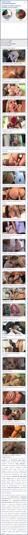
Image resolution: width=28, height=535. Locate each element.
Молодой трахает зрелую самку (12, 63)
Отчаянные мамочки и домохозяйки (14, 405)
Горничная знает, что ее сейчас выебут (12, 336)
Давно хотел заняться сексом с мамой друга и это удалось (12, 80)
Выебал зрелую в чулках (10, 439)
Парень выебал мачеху (10, 253)
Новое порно (6, 2)
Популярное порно (8, 3)
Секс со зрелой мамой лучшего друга (12, 202)
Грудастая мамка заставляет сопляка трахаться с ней (12, 318)
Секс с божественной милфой (12, 97)
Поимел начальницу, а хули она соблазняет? (12, 236)
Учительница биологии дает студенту (11, 354)
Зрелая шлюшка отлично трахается (14, 185)
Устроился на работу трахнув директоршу (12, 456)
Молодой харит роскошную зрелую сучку (13, 388)
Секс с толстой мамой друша (12, 219)
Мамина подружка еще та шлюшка (13, 285)
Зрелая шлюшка (8, 301)
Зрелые (9, 45)
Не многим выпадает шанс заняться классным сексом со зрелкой (12, 149)
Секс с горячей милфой (10, 113)
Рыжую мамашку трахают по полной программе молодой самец (13, 422)
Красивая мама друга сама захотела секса (11, 130)
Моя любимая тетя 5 (9, 269)
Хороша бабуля (7, 371)
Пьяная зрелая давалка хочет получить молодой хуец (12, 168)
